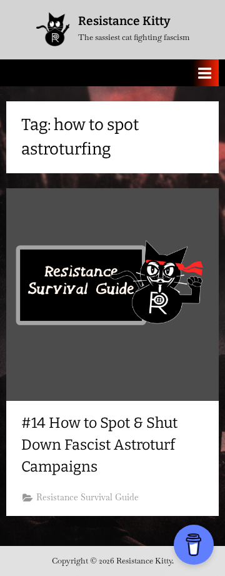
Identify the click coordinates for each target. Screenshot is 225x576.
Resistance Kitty (124, 21)
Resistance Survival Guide (87, 497)
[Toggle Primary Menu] (205, 72)
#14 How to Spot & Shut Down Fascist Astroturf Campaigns (99, 444)
